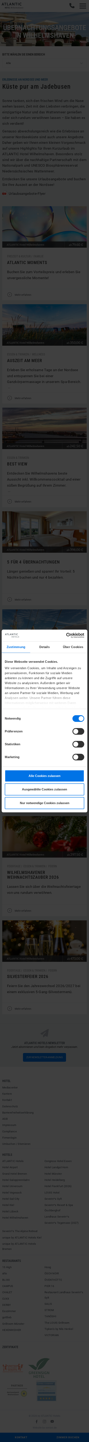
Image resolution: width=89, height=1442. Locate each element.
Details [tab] (44, 647)
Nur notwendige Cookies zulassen (44, 803)
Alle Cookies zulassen (44, 776)
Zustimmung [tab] (16, 647)
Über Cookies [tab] (73, 647)
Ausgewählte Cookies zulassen (44, 789)
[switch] (78, 731)
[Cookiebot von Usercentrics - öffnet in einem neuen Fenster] (66, 635)
